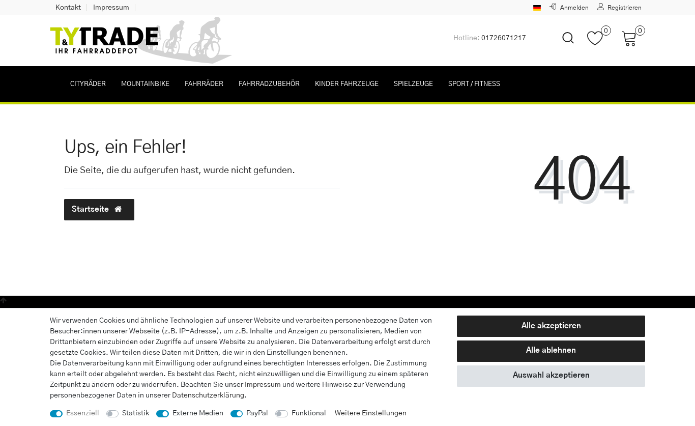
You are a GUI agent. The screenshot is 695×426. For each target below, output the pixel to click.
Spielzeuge (413, 84)
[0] (599, 43)
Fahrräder (204, 84)
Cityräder (88, 84)
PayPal (257, 413)
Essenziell (82, 413)
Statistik (135, 413)
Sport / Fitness (474, 84)
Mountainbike (145, 84)
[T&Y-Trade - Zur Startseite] (141, 40)
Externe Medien (197, 413)
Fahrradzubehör (269, 84)
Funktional (309, 413)
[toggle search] (562, 46)
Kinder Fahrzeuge (347, 84)
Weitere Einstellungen (371, 413)
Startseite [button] (91, 209)
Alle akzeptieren (551, 326)
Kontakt (68, 7)
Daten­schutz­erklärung (208, 395)
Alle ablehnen (551, 350)
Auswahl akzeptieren (551, 375)
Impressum (111, 7)
